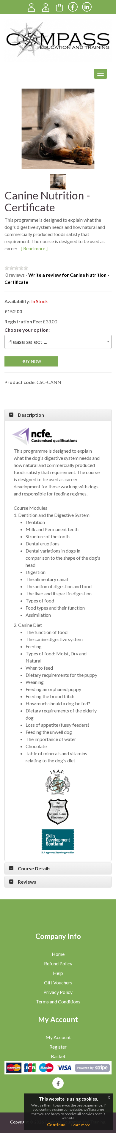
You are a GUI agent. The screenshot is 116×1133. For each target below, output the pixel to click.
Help (58, 973)
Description (31, 415)
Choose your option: (27, 330)
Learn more (80, 1125)
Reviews (27, 882)
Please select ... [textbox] (27, 341)
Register (58, 1046)
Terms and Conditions (58, 1001)
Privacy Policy (58, 992)
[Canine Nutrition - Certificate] (58, 129)
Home (58, 954)
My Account (58, 1037)
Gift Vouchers (58, 982)
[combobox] (58, 342)
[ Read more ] (34, 248)
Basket (58, 1056)
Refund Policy (58, 963)
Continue (56, 1124)
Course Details (34, 868)
